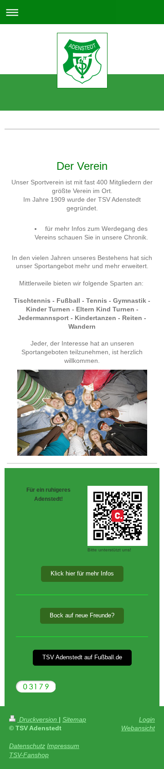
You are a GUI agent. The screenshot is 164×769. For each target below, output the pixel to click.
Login (147, 719)
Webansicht (138, 728)
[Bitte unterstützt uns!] (117, 516)
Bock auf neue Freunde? (82, 615)
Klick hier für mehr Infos (82, 573)
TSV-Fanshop (29, 755)
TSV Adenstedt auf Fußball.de (82, 657)
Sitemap (74, 719)
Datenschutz (27, 745)
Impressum (63, 745)
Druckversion (38, 719)
